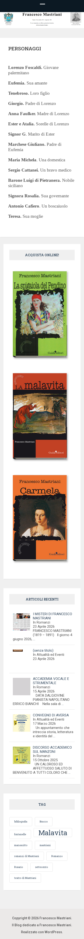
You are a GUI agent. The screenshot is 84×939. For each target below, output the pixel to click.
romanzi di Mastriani (26, 856)
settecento (41, 867)
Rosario (18, 867)
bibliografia (20, 821)
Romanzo (57, 856)
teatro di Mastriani (25, 878)
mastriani (45, 845)
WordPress (53, 932)
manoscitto (20, 845)
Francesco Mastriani (55, 918)
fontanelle (20, 834)
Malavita (52, 832)
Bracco (44, 821)
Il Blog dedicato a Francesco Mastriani (41, 925)
